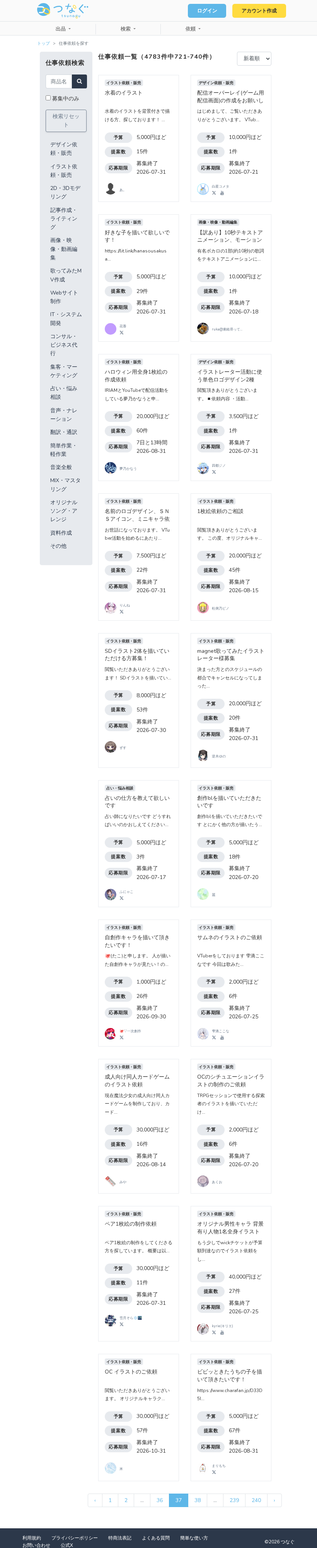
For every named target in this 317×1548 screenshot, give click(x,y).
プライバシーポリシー (74, 1538)
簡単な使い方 (194, 1538)
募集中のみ (65, 98)
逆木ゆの (219, 756)
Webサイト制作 (64, 297)
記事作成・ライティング (63, 219)
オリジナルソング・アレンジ (63, 511)
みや (122, 1182)
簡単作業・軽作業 (63, 450)
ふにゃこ (126, 891)
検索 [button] (126, 28)
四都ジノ (219, 465)
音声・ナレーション (63, 415)
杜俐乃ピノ (220, 608)
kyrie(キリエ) (222, 1326)
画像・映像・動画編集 (63, 249)
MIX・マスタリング (65, 485)
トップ (43, 43)
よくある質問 (156, 1538)
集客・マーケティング (63, 371)
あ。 (122, 190)
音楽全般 (61, 467)
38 (197, 1500)
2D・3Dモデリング (65, 192)
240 (256, 1500)
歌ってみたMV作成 (66, 275)
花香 (122, 326)
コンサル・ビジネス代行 (63, 345)
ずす (122, 747)
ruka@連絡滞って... (227, 329)
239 (234, 1500)
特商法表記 (119, 1538)
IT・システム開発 (66, 319)
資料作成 (61, 533)
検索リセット (66, 121)
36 (160, 1500)
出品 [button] (61, 28)
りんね (124, 605)
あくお (217, 1182)
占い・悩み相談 (63, 393)
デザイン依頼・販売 (63, 149)
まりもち (219, 1465)
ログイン (207, 10)
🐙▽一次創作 (130, 1031)
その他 (58, 546)
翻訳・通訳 (63, 432)
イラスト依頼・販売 (63, 171)
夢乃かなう (128, 468)
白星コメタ (220, 186)
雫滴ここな (220, 1031)
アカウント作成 (259, 10)
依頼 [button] (191, 28)
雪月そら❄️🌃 (130, 1318)
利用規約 (31, 1538)
